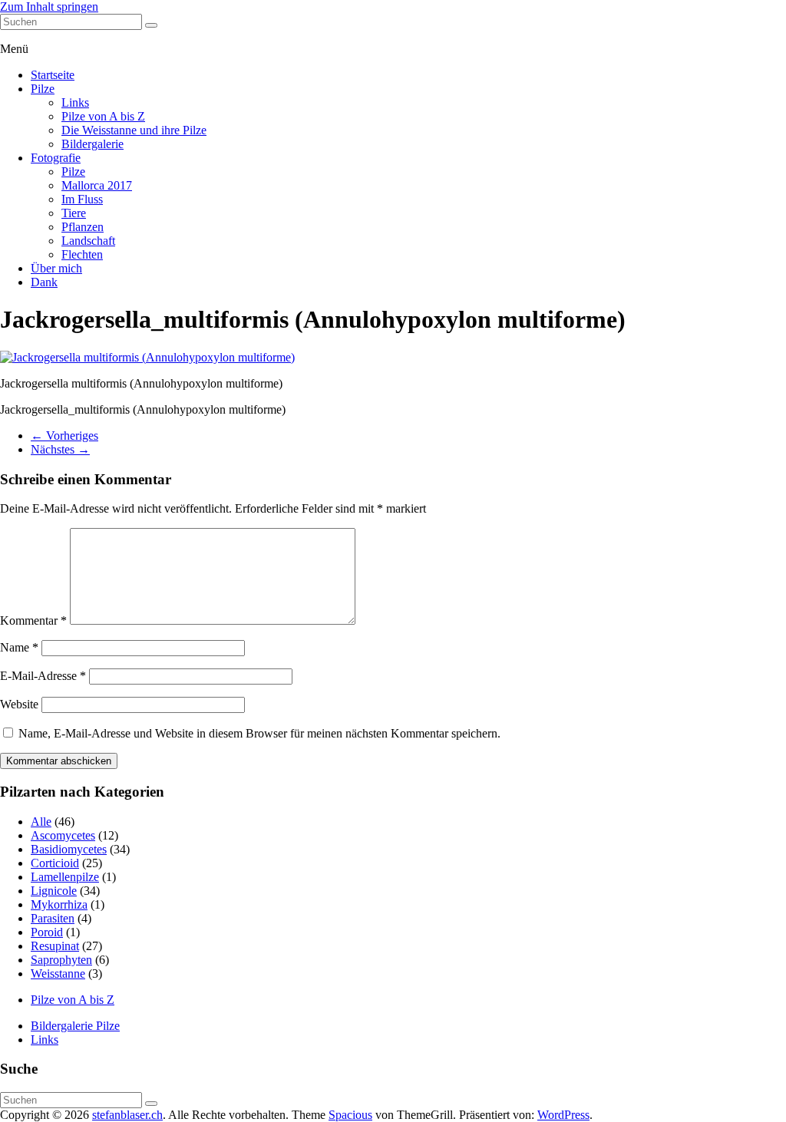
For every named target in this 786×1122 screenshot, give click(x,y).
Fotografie (56, 157)
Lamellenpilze (65, 876)
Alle (41, 821)
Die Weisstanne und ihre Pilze (133, 130)
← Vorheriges (64, 435)
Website (19, 704)
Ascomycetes (63, 835)
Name (19, 647)
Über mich (56, 268)
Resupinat (55, 945)
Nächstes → (60, 449)
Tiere (73, 212)
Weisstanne (58, 973)
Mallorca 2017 (96, 185)
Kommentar (33, 620)
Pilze (42, 88)
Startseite (52, 74)
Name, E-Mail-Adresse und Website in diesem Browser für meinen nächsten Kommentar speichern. (259, 733)
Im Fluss (82, 199)
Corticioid (55, 863)
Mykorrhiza (59, 904)
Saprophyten (61, 959)
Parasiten (52, 918)
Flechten (82, 254)
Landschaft (88, 240)
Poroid (47, 932)
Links (75, 102)
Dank (44, 282)
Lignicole (54, 890)
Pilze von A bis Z (103, 116)
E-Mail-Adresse (43, 675)
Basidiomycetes (69, 849)
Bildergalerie (92, 143)
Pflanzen (82, 226)
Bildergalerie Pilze (75, 1025)
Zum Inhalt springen (49, 6)
